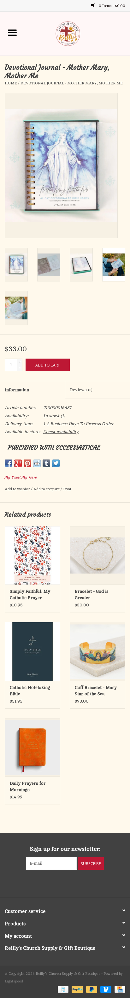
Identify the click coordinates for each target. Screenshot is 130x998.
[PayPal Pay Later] (91, 989)
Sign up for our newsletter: (65, 849)
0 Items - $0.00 (111, 5)
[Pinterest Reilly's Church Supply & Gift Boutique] (59, 883)
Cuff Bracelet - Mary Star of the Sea (96, 690)
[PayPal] (76, 989)
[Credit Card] (118, 989)
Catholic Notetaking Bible (30, 690)
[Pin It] (27, 463)
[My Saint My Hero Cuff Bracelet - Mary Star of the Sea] (97, 651)
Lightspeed (14, 981)
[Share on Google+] (18, 463)
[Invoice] (62, 989)
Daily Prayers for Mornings (28, 786)
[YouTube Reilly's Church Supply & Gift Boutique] (71, 883)
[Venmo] (105, 989)
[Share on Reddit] (37, 463)
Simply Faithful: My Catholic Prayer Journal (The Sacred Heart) (30, 595)
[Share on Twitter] (56, 463)
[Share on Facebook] (8, 463)
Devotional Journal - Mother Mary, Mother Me (72, 83)
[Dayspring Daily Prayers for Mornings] (32, 747)
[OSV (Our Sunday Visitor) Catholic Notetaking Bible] (32, 651)
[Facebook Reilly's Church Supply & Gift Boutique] (48, 883)
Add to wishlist (18, 489)
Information (17, 389)
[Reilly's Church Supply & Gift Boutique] (77, 33)
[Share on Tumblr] (46, 463)
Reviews (81, 389)
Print (67, 489)
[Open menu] (12, 32)
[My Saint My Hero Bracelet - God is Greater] (97, 555)
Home (11, 83)
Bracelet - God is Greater (92, 594)
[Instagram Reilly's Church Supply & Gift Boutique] (82, 883)
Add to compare (47, 489)
